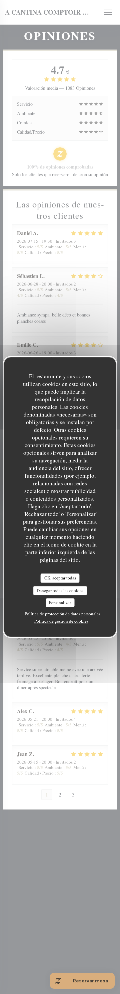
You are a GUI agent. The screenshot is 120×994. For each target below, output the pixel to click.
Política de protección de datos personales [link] (62, 614)
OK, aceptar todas (60, 578)
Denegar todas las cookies (60, 590)
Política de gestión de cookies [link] (61, 621)
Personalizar (60, 602)
